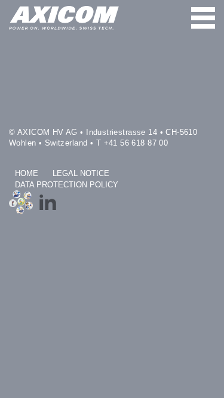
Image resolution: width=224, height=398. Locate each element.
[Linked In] (48, 202)
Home (26, 173)
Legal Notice (81, 173)
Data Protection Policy (66, 185)
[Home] (64, 18)
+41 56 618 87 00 (136, 143)
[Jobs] (21, 202)
